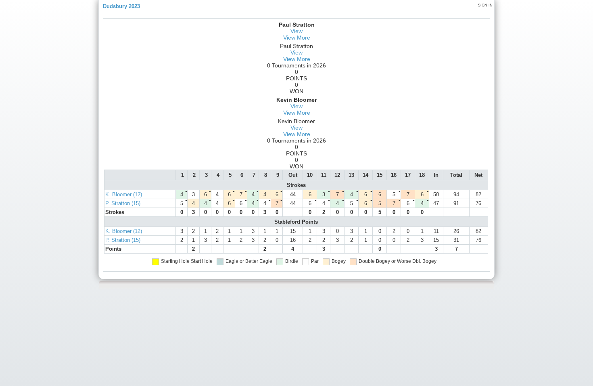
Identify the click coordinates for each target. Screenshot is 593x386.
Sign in (485, 5)
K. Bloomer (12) (123, 194)
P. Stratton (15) (122, 203)
